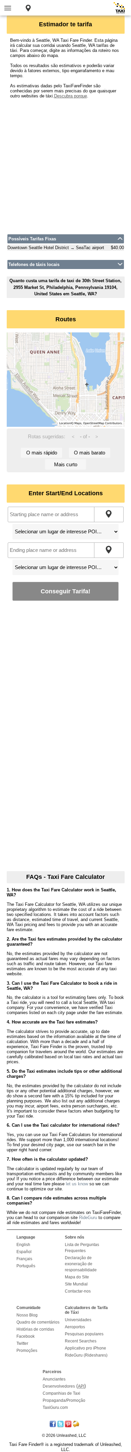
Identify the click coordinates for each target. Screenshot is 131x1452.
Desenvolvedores (59, 1386)
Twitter (22, 1343)
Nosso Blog (27, 1315)
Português (25, 1266)
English (23, 1244)
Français (24, 1258)
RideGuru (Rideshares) (86, 1355)
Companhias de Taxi (61, 1393)
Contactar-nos (78, 1291)
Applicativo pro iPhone (85, 1348)
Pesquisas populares (84, 1334)
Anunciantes (54, 1379)
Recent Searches (80, 1341)
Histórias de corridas (35, 1329)
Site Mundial (76, 1284)
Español (24, 1251)
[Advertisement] (65, 164)
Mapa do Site (77, 1277)
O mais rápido (41, 452)
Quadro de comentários (37, 1322)
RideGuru (88, 1217)
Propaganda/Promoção (64, 1400)
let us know (77, 1183)
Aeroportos (75, 1327)
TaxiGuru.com (55, 1407)
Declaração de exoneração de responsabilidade (81, 1263)
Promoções (26, 1350)
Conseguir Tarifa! (65, 591)
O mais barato (89, 452)
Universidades (78, 1319)
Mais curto (65, 464)
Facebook (25, 1336)
